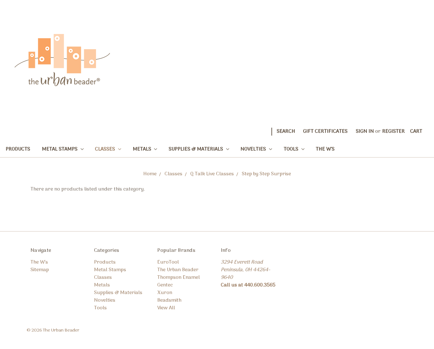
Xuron (164, 293)
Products (18, 149)
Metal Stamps (60, 149)
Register (393, 131)
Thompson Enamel (178, 277)
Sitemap (40, 270)
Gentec (165, 285)
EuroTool (168, 262)
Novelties (254, 149)
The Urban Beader (178, 270)
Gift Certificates (325, 131)
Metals (143, 149)
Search (286, 131)
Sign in (365, 131)
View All (166, 308)
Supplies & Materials (196, 149)
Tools (292, 149)
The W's (325, 149)
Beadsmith (169, 300)
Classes (105, 149)
